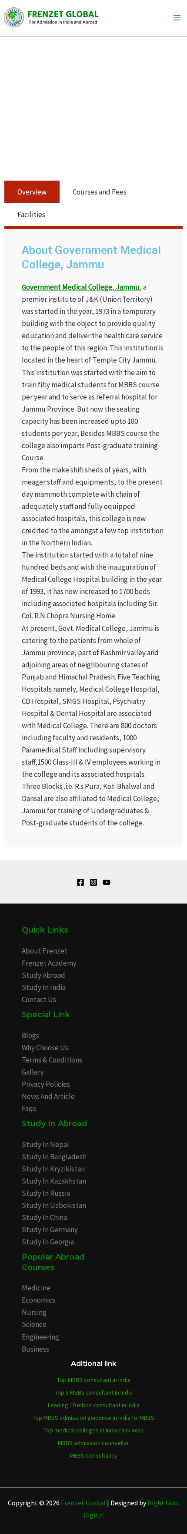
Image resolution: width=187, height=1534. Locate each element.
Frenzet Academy (49, 963)
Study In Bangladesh (54, 1156)
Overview (32, 192)
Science (34, 1324)
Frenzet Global (83, 1502)
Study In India (44, 987)
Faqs (29, 1108)
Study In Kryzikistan (53, 1169)
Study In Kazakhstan (54, 1181)
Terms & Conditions (52, 1060)
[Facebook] (80, 882)
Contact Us (39, 999)
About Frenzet (44, 951)
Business (35, 1349)
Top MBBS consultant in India (93, 1380)
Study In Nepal (45, 1144)
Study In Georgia (48, 1242)
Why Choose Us (45, 1047)
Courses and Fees (100, 192)
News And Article (48, 1096)
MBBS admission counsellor (93, 1443)
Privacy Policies (46, 1084)
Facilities (31, 214)
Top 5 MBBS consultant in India (94, 1392)
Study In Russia (46, 1193)
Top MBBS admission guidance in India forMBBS (93, 1418)
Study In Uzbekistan (54, 1205)
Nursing (34, 1312)
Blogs (30, 1035)
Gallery (33, 1072)
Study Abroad (43, 975)
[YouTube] (106, 882)
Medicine (36, 1288)
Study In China (44, 1217)
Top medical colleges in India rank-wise (93, 1430)
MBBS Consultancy (93, 1455)
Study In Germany (50, 1229)
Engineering (40, 1337)
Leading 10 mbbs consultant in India (94, 1405)
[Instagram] (93, 882)
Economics (38, 1300)
